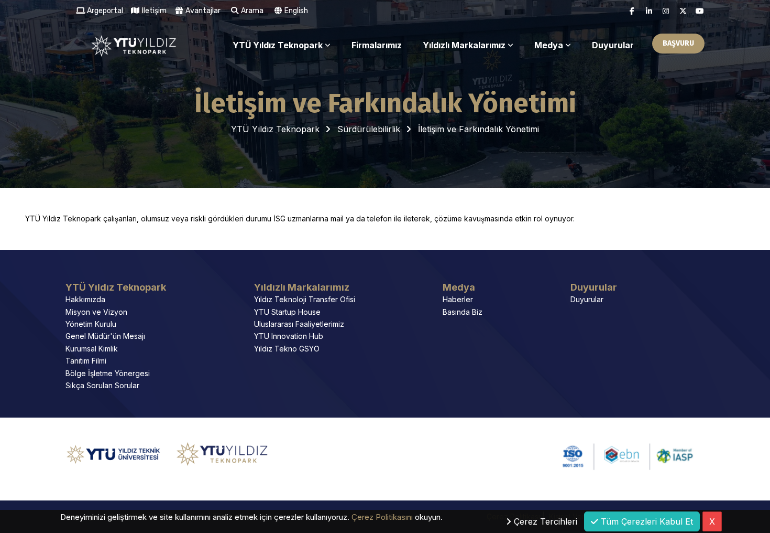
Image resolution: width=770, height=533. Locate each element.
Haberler (458, 299)
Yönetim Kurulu (90, 323)
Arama (251, 10)
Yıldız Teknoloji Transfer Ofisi (304, 299)
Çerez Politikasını (382, 517)
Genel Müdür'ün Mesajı (105, 336)
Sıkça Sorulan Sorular (102, 385)
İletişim (153, 10)
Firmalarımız (376, 45)
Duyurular (613, 45)
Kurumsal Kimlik (91, 348)
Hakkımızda (85, 299)
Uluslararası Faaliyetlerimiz (299, 323)
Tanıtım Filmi (85, 360)
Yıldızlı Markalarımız (464, 45)
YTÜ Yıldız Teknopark (278, 45)
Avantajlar (202, 10)
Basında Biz (462, 311)
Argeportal (104, 10)
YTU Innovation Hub (288, 336)
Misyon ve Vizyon (96, 311)
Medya (548, 45)
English (295, 10)
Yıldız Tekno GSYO (287, 348)
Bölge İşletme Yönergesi (107, 373)
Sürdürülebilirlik (368, 129)
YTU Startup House (287, 311)
